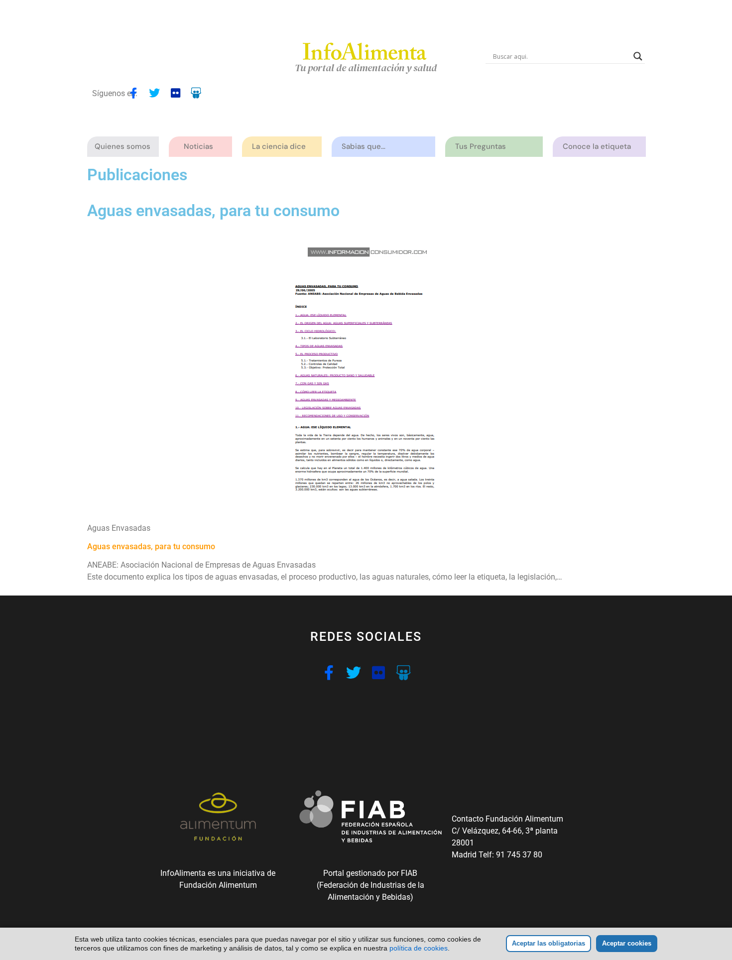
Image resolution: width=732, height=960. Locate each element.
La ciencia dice (279, 146)
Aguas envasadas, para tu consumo (151, 546)
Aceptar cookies (626, 943)
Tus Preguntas (480, 146)
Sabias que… (363, 146)
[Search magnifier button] (638, 56)
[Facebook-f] (133, 93)
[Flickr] (175, 93)
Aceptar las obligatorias (548, 943)
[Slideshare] (196, 93)
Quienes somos (122, 146)
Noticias (198, 146)
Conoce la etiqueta (597, 146)
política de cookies (418, 948)
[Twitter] (154, 93)
